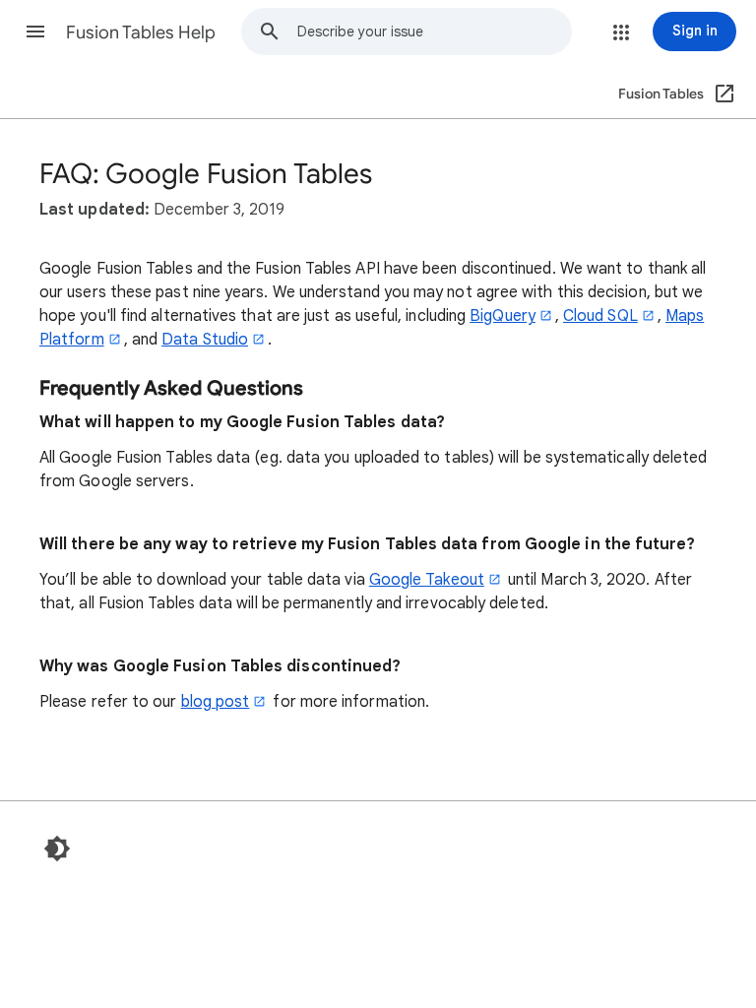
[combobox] (434, 31)
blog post (215, 702)
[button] (35, 31)
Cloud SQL (600, 316)
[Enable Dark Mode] (57, 848)
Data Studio (204, 339)
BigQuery (503, 316)
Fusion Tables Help (141, 32)
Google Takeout (426, 580)
